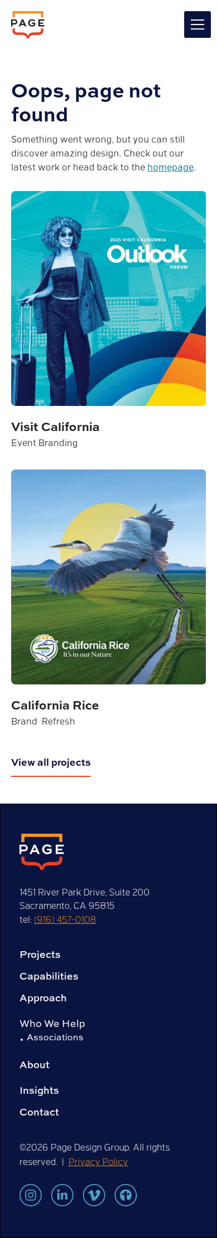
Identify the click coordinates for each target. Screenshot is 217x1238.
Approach (43, 998)
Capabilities (48, 976)
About (34, 1064)
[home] (28, 24)
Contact (39, 1112)
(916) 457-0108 (65, 919)
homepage (170, 167)
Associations (55, 1037)
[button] (195, 24)
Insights (39, 1090)
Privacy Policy (98, 1161)
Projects (40, 954)
